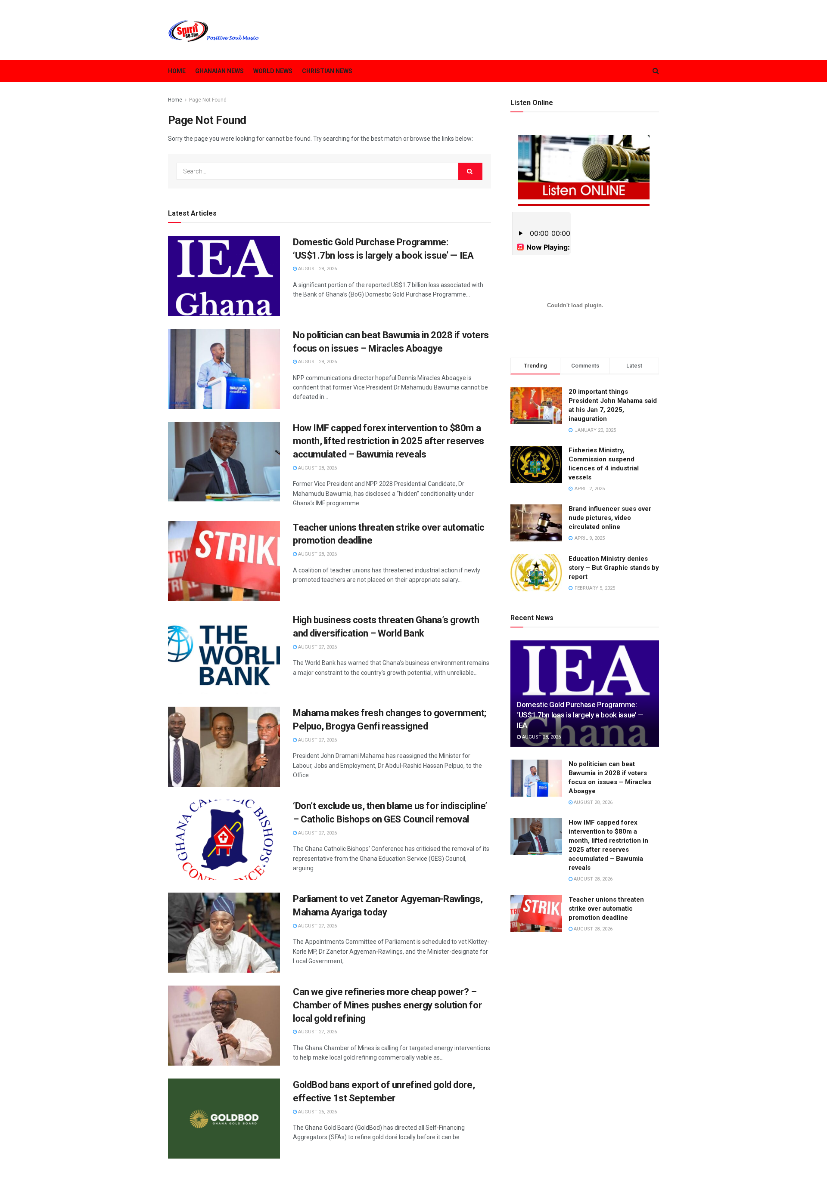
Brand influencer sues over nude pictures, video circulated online (610, 518)
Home (177, 71)
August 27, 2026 (317, 647)
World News (272, 71)
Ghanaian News (219, 71)
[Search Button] (470, 171)
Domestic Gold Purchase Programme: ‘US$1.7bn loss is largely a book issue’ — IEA (580, 714)
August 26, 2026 (317, 1112)
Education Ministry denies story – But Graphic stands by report (614, 568)
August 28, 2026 (317, 269)
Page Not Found (208, 100)
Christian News (327, 71)
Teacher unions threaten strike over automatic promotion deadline (606, 908)
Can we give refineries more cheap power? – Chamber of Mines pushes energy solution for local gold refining (387, 1005)
